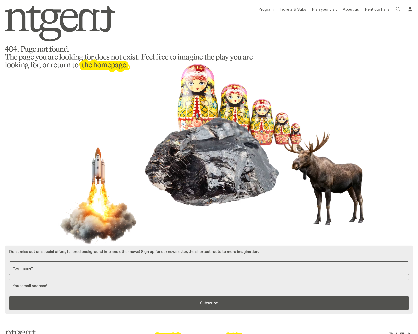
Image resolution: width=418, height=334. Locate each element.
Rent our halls (377, 9)
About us (351, 9)
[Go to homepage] (56, 22)
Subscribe (209, 302)
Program (266, 9)
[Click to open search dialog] (398, 9)
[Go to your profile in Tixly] (410, 9)
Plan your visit (324, 9)
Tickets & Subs (293, 9)
